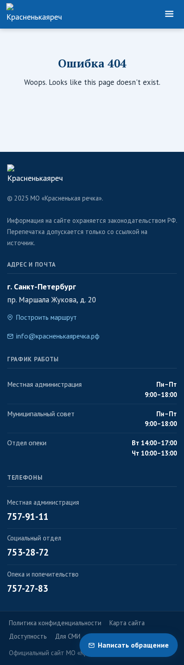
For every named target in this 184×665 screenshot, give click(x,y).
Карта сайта (127, 623)
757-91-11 (28, 516)
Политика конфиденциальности (55, 623)
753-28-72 (28, 552)
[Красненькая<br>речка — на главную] (34, 14)
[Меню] (169, 14)
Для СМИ (67, 636)
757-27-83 (27, 588)
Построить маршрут (46, 317)
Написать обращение (133, 644)
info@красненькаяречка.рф (58, 335)
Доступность (28, 636)
